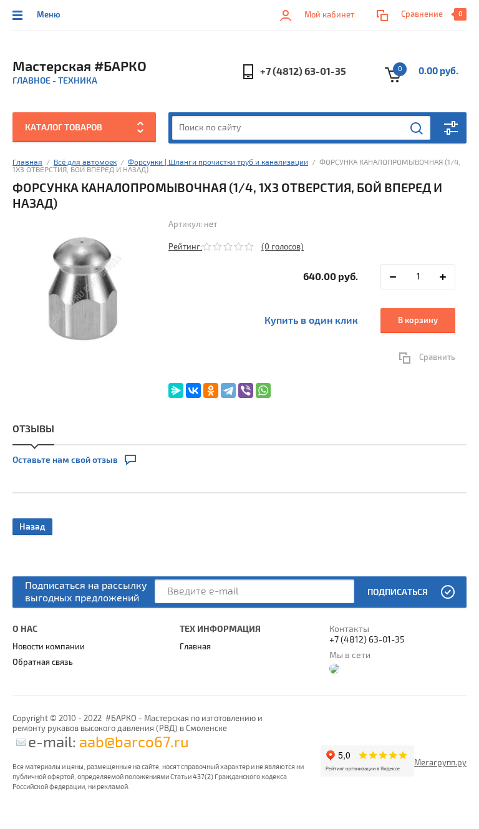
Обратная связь (42, 662)
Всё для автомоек (85, 162)
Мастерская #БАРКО (79, 66)
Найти (417, 128)
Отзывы (33, 429)
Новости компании (48, 647)
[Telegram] (228, 390)
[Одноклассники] (210, 390)
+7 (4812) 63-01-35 (303, 71)
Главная (27, 162)
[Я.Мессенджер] (175, 390)
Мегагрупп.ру (440, 763)
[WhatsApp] (263, 390)
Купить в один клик (311, 320)
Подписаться (397, 592)
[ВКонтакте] (193, 390)
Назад (32, 526)
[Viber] (245, 390)
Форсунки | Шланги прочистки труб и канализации (218, 162)
